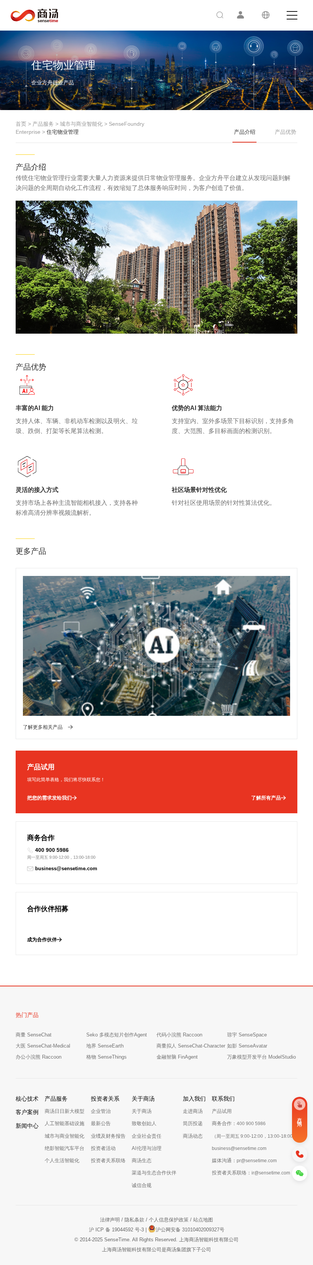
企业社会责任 (146, 1136)
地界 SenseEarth (105, 1046)
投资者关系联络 (108, 1160)
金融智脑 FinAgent (177, 1057)
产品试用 (222, 1111)
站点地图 (203, 1220)
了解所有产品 (266, 798)
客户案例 (27, 1112)
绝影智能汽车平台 (64, 1148)
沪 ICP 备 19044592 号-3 (116, 1230)
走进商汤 (193, 1111)
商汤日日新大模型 (64, 1111)
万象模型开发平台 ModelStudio (261, 1057)
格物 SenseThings (106, 1057)
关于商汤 (142, 1111)
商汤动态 (193, 1136)
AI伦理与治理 (146, 1148)
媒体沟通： (244, 1160)
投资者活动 (103, 1148)
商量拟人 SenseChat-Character (190, 1046)
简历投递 (193, 1123)
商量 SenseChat (34, 1035)
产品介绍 (244, 132)
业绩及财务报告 (108, 1136)
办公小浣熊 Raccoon (38, 1057)
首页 (21, 124)
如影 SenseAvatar (247, 1046)
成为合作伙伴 (42, 939)
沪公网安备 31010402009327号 (190, 1230)
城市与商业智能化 (64, 1136)
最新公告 (101, 1123)
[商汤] (29, 15)
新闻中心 (27, 1125)
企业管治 (101, 1111)
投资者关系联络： (251, 1173)
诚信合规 (142, 1185)
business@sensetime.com (66, 868)
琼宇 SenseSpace (247, 1035)
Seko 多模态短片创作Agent (116, 1035)
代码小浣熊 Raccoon (179, 1035)
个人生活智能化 (62, 1160)
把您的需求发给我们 (49, 798)
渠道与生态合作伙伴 (154, 1173)
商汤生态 (142, 1160)
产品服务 (43, 124)
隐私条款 (134, 1220)
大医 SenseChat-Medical (43, 1046)
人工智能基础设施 (64, 1123)
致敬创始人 (144, 1123)
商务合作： (239, 1123)
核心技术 (27, 1098)
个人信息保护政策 (169, 1220)
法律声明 (110, 1220)
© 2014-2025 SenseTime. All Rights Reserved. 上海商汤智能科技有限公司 (156, 1239)
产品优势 (285, 132)
